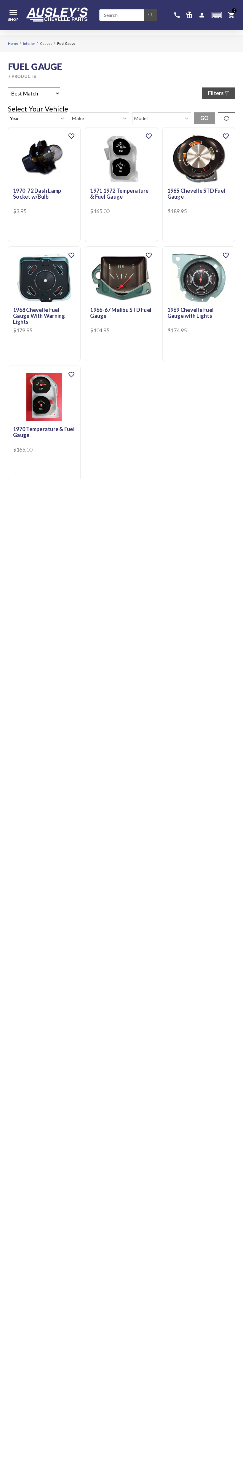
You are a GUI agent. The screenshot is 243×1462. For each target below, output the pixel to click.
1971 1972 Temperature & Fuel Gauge (119, 194)
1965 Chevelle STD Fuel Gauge (196, 194)
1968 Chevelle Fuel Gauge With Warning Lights (39, 316)
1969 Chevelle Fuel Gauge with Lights (190, 313)
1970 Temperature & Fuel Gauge (44, 432)
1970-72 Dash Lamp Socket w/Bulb (37, 194)
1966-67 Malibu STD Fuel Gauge (120, 313)
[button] (217, 15)
